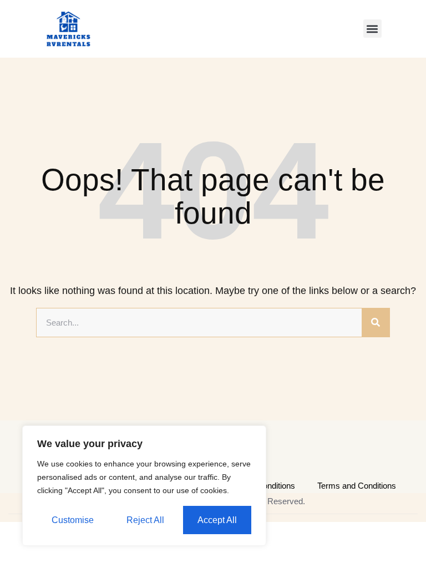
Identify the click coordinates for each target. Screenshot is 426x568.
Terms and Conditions (356, 485)
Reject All (145, 520)
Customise (73, 520)
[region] (144, 485)
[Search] (375, 322)
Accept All (217, 520)
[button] (372, 28)
